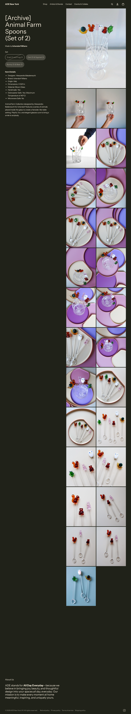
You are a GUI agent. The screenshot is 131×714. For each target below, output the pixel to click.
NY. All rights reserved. (29, 710)
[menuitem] (45, 4)
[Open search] (112, 4)
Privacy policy (55, 710)
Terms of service (67, 710)
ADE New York (16, 710)
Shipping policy (80, 710)
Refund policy (45, 710)
